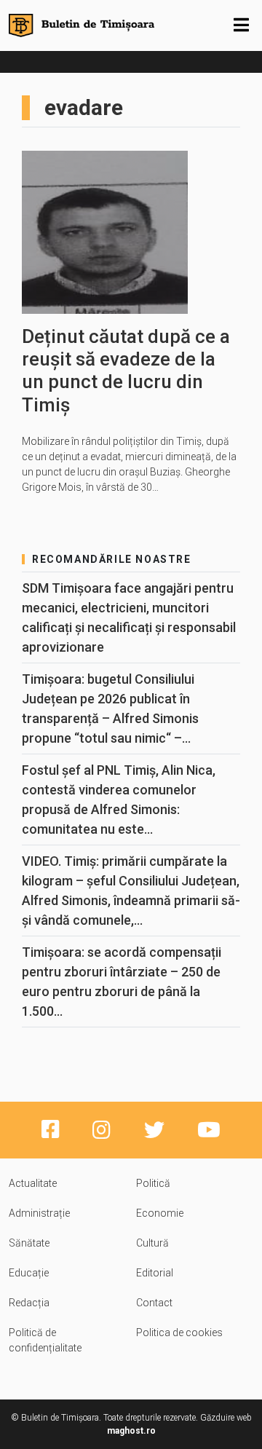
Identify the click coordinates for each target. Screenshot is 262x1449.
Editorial (154, 1273)
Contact (154, 1302)
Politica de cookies (179, 1332)
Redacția (29, 1302)
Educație (29, 1273)
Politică (153, 1183)
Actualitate (33, 1183)
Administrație (39, 1213)
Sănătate (29, 1243)
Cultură (152, 1243)
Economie (159, 1213)
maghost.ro (131, 1431)
